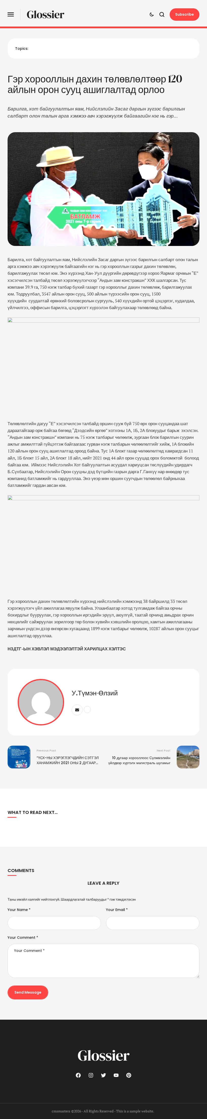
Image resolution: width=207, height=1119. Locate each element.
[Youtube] (116, 1075)
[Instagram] (90, 1075)
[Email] (77, 709)
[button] (11, 14)
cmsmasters (61, 1111)
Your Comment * (23, 937)
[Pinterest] (128, 1075)
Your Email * (117, 909)
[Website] (87, 709)
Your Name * (19, 909)
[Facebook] (78, 1075)
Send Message (27, 992)
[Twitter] (103, 1075)
